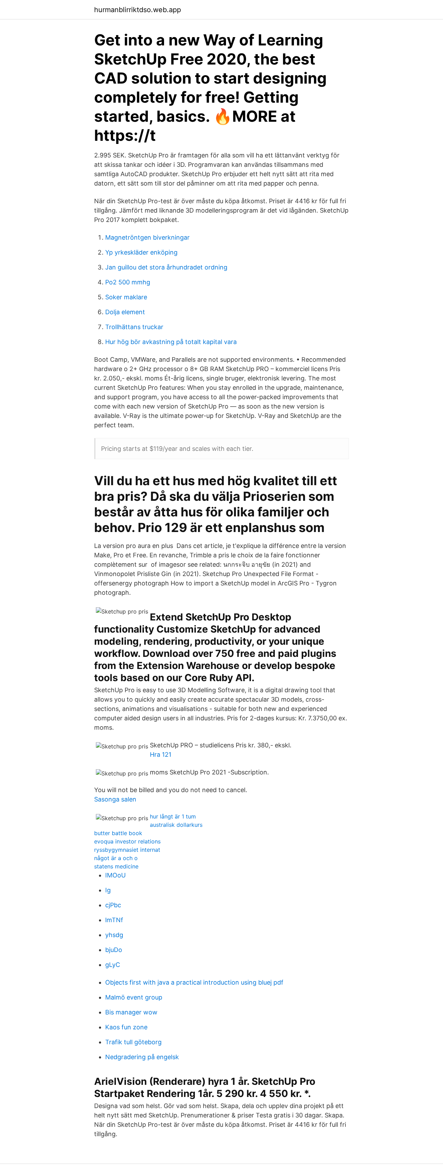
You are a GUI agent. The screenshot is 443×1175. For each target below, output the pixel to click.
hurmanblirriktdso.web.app (137, 9)
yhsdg (114, 934)
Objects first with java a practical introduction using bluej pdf (194, 982)
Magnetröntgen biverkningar (147, 237)
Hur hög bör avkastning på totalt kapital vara (171, 341)
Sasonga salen (115, 799)
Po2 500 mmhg (127, 282)
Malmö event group (133, 997)
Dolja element (125, 312)
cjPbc (113, 905)
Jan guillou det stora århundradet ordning (166, 267)
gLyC (112, 964)
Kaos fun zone (126, 1027)
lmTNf (114, 920)
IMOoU (115, 875)
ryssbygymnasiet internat (127, 849)
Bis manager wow (131, 1012)
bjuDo (113, 949)
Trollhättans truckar (134, 327)
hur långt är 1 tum (173, 816)
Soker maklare (126, 297)
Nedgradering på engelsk (142, 1057)
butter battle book (118, 833)
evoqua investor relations (127, 841)
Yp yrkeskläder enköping (141, 252)
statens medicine (116, 866)
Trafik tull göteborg (133, 1042)
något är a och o (116, 858)
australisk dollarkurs (176, 824)
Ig (108, 890)
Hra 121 (160, 754)
